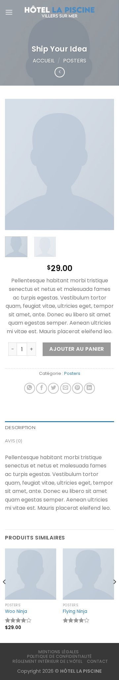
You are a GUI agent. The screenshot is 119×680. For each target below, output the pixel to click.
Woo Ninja (16, 612)
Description (20, 427)
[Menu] (9, 12)
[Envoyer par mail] (65, 388)
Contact (97, 661)
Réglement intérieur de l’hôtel (47, 661)
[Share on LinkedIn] (89, 388)
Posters (74, 60)
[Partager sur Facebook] (41, 388)
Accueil (44, 60)
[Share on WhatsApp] (29, 388)
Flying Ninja (75, 612)
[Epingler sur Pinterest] (77, 388)
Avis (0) (13, 440)
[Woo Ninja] (30, 574)
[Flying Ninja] (88, 574)
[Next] (103, 164)
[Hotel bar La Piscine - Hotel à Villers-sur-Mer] (59, 12)
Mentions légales (58, 652)
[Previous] (15, 164)
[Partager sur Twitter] (53, 388)
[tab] (59, 427)
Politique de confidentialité (59, 656)
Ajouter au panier (76, 349)
